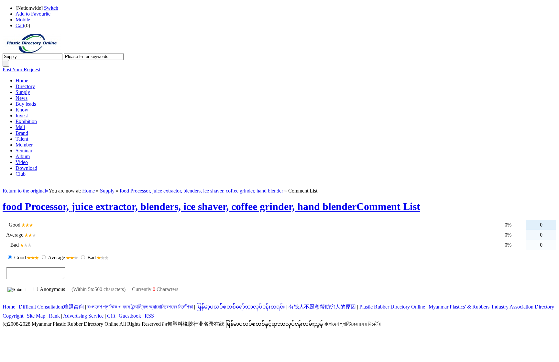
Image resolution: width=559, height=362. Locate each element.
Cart (20, 25)
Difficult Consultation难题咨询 (51, 306)
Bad (91, 257)
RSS (149, 316)
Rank (54, 316)
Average (56, 257)
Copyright (13, 316)
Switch (51, 8)
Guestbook (130, 316)
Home (88, 190)
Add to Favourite (33, 14)
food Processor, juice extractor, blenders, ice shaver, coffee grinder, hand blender (201, 190)
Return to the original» (26, 190)
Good (20, 257)
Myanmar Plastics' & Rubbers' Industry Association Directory (491, 306)
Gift (111, 316)
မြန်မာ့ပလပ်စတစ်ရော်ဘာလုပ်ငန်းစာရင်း (240, 306)
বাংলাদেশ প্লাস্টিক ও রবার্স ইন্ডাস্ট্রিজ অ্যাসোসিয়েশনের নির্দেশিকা (140, 306)
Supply (107, 190)
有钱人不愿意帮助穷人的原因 (322, 306)
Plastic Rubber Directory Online (392, 306)
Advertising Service (83, 316)
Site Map (36, 316)
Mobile (23, 19)
